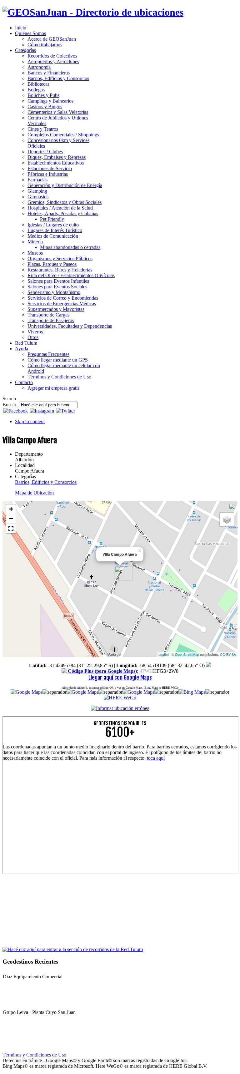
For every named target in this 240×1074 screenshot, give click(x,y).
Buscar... (11, 404)
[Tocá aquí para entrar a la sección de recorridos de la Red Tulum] (72, 949)
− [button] (11, 519)
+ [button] (11, 509)
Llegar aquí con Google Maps (120, 677)
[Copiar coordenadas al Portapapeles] (208, 665)
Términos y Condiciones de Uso (34, 1054)
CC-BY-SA (228, 654)
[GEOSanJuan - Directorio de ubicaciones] (92, 12)
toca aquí (156, 758)
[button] (11, 528)
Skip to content (30, 421)
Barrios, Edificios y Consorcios (46, 482)
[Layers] (227, 519)
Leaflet (163, 654)
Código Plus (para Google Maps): (102, 671)
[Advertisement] (120, 810)
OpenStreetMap (187, 654)
